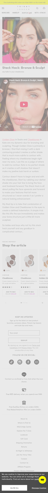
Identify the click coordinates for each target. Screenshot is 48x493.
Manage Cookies (39, 488)
